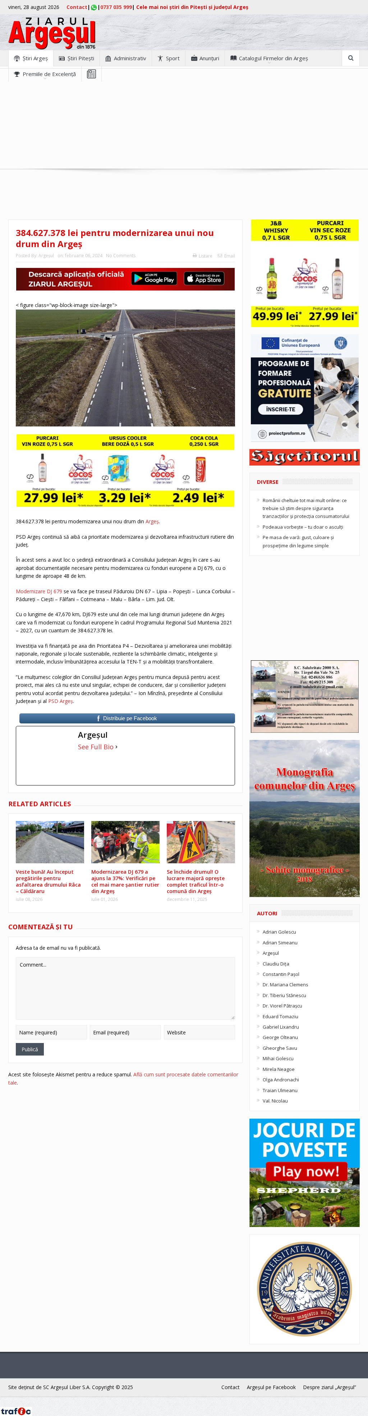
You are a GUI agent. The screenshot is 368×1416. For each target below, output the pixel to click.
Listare (205, 256)
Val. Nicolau (275, 1101)
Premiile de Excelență (49, 73)
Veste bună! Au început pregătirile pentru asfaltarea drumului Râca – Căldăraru (48, 881)
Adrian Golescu (279, 932)
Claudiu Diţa (276, 963)
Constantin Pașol (281, 974)
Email (229, 256)
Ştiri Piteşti (81, 58)
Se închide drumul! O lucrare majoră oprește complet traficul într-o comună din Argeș (196, 881)
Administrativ (130, 58)
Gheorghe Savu (280, 1048)
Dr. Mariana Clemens (285, 984)
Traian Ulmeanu (280, 1090)
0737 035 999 (116, 7)
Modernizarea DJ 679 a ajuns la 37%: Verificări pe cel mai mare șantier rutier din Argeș (125, 881)
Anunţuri (209, 58)
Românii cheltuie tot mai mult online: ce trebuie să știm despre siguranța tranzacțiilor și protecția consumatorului (306, 508)
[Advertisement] (184, 132)
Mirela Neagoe (279, 1069)
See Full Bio (96, 747)
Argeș (152, 521)
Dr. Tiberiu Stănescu (284, 995)
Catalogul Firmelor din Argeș (273, 58)
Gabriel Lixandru (281, 1027)
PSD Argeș (60, 701)
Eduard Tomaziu (280, 1016)
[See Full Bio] (116, 747)
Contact (76, 7)
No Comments (120, 255)
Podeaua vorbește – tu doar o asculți (303, 527)
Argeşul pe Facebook (271, 1387)
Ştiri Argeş (35, 58)
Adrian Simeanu (280, 942)
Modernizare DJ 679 (39, 591)
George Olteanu (280, 1037)
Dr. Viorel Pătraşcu (282, 1005)
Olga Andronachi (281, 1079)
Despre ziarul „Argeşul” (329, 1387)
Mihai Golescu (278, 1058)
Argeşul (46, 255)
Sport (173, 58)
